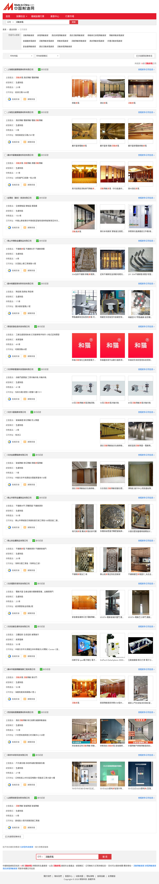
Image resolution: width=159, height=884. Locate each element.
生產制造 (19, 82)
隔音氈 (18, 291)
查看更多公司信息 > (146, 69)
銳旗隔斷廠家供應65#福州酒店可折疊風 (112, 703)
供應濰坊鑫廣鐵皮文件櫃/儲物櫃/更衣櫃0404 (140, 231)
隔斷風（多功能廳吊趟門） (112, 188)
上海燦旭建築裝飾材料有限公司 (20, 69)
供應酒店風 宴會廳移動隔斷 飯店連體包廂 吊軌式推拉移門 (112, 745)
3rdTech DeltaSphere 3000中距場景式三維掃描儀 (112, 660)
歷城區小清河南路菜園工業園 (27, 820)
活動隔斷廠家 (28, 35)
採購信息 (20, 16)
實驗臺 (28, 206)
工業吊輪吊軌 (33, 377)
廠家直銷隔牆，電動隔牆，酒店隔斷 (140, 445)
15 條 (18, 730)
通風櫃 (34, 206)
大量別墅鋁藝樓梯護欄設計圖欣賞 (140, 531)
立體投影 (19, 634)
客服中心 (69, 876)
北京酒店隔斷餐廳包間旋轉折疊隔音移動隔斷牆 (112, 488)
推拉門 (34, 677)
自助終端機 (30, 763)
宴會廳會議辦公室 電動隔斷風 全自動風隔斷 (84, 617)
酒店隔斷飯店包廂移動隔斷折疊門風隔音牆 (112, 445)
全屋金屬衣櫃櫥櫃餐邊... (34, 591)
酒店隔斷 (27, 77)
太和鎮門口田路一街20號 (25, 178)
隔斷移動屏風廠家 (116, 35)
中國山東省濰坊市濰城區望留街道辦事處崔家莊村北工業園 (39, 220)
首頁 (8, 16)
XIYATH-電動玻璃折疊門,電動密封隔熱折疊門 (112, 617)
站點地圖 (79, 876)
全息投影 (27, 634)
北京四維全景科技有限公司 (18, 626)
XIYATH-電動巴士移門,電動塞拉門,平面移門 (140, 617)
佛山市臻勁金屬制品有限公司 (19, 241)
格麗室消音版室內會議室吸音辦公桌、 (112, 317)
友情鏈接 (111, 876)
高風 (76, 231)
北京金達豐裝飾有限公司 (17, 455)
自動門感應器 (21, 377)
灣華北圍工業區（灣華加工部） (28, 563)
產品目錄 (13, 29)
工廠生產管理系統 (23, 334)
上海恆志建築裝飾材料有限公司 (20, 112)
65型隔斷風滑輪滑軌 (83, 403)
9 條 (17, 130)
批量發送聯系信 (145, 56)
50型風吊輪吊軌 (109, 403)
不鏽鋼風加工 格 (79, 574)
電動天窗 (19, 591)
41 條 (18, 387)
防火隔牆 (35, 420)
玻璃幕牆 (19, 420)
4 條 (17, 258)
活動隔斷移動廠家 (78, 41)
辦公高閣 (31, 720)
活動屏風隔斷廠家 (64, 46)
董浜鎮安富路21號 (22, 306)
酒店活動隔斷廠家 (77, 35)
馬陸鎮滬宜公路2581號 (24, 135)
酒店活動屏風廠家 (46, 46)
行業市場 (69, 16)
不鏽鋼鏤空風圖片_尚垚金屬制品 (140, 574)
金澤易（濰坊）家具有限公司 (19, 198)
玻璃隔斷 (19, 463)
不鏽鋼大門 (20, 505)
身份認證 (44, 69)
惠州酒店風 (133, 188)
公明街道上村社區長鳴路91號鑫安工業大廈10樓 (35, 778)
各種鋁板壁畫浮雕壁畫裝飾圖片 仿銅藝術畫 (112, 531)
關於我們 (47, 876)
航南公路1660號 (22, 92)
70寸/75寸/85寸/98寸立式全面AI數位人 (84, 788)
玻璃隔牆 (27, 806)
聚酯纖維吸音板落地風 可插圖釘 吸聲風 (84, 317)
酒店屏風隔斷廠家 (59, 35)
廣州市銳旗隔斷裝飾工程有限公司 (21, 669)
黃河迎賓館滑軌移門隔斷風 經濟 (84, 188)
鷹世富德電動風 (79, 145)
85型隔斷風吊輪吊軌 (139, 403)
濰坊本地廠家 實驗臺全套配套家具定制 (112, 231)
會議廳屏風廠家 (29, 41)
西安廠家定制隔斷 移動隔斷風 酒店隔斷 (84, 745)
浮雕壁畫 (29, 505)
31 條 (18, 173)
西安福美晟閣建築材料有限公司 (20, 712)
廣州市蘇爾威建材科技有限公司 (20, 155)
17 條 (18, 301)
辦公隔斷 (27, 420)
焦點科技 (83, 879)
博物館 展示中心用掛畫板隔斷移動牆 (140, 488)
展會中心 (54, 16)
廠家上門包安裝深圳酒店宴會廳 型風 (140, 703)
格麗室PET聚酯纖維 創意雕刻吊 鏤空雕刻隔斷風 (140, 317)
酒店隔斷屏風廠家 (96, 41)
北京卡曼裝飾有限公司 (16, 412)
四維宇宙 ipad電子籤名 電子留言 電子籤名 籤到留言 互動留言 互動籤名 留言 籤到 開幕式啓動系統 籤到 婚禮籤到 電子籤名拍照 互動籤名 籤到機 (84, 660)
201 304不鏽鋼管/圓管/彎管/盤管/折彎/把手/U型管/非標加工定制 (140, 274)
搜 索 (104, 856)
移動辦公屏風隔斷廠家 (97, 35)
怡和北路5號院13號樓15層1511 (28, 392)
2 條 (17, 430)
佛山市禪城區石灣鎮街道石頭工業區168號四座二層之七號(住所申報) (43, 520)
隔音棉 (30, 291)
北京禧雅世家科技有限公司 (18, 583)
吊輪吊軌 (42, 377)
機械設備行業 (37, 16)
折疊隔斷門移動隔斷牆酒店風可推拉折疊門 (140, 745)
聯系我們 (58, 876)
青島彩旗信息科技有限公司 (18, 326)
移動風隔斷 (37, 463)
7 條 (17, 472)
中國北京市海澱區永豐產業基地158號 (30, 477)
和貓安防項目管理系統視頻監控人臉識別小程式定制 (140, 360)
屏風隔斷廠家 (42, 35)
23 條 (18, 87)
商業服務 (19, 339)
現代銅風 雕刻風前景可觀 (84, 531)
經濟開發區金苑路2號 (24, 606)
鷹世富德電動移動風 (137, 145)
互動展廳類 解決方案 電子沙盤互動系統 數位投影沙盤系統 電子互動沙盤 (140, 660)
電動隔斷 (35, 77)
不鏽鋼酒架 (38, 505)
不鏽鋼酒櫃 (40, 249)
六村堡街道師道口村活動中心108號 (30, 735)
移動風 (75, 103)
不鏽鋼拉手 (30, 249)
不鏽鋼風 (20, 249)
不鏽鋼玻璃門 (40, 548)
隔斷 (27, 163)
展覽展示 (35, 634)
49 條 (18, 344)
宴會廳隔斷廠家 (29, 46)
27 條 (18, 773)
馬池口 (18, 435)
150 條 (18, 215)
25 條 (18, 601)
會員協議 (101, 876)
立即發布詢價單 (26, 847)
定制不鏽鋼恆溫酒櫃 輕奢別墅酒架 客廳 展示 (112, 274)
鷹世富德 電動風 (109, 145)
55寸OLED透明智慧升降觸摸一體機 (112, 788)
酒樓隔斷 (37, 163)
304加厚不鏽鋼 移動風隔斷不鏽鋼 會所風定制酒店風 (84, 274)
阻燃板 (24, 291)
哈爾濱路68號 (21, 349)
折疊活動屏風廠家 (114, 41)
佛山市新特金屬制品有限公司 (19, 497)
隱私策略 (90, 876)
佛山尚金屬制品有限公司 (17, 540)
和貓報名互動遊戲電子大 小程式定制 (84, 360)
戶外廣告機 (20, 763)
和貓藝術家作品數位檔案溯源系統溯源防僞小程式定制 (112, 360)
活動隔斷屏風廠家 (46, 41)
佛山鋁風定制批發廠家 (110, 574)
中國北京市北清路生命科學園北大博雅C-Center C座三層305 (40, 649)
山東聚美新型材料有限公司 (18, 798)
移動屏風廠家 (62, 41)
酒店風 (103, 103)
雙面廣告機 (40, 763)
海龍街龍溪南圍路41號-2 (25, 692)
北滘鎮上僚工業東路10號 (25, 263)
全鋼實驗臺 (20, 206)
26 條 (18, 558)
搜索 (74, 22)
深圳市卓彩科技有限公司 (17, 755)
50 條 (18, 515)
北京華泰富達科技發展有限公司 (20, 369)
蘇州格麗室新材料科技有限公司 (20, 283)
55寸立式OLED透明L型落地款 (140, 788)
